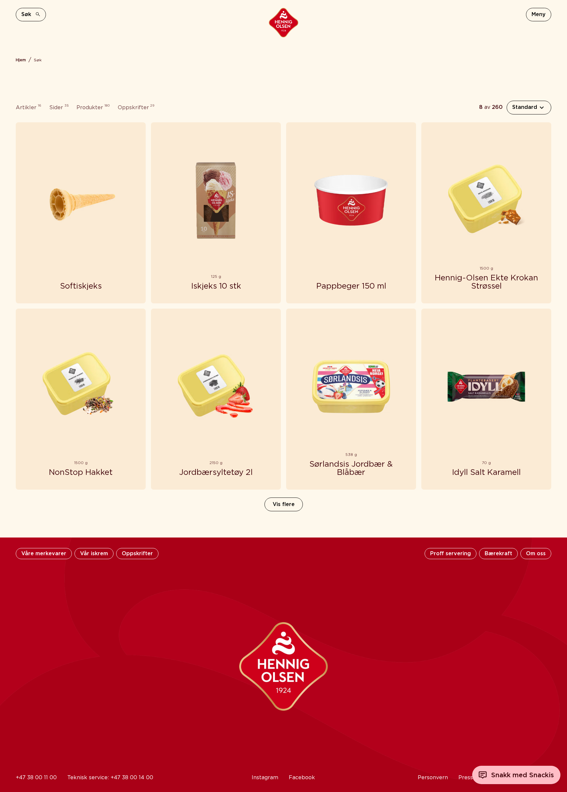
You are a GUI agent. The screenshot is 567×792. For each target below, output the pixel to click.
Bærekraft (498, 553)
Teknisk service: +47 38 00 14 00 (110, 777)
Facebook (302, 777)
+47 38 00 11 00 (36, 777)
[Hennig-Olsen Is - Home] (283, 22)
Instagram (265, 777)
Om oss (536, 553)
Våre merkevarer (43, 553)
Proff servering (450, 553)
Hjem (21, 59)
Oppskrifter (137, 553)
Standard (524, 107)
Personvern (433, 777)
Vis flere (284, 504)
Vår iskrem (94, 553)
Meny (539, 14)
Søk (26, 14)
